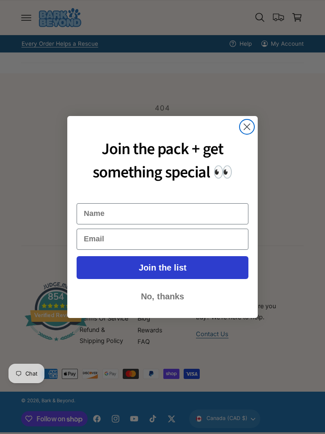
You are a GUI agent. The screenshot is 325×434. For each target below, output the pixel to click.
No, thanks (162, 296)
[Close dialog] (247, 126)
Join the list (163, 267)
